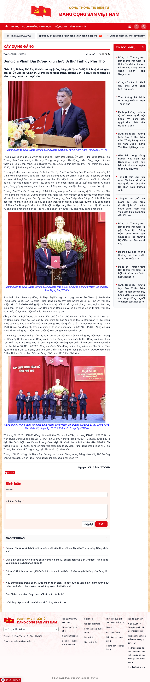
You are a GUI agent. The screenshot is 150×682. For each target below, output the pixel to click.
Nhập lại (88, 524)
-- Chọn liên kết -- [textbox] (15, 629)
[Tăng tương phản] (106, 54)
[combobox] (31, 629)
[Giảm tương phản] (109, 54)
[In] (99, 54)
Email (9, 489)
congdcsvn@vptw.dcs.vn (23, 641)
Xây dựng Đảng (19, 46)
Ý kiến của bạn (14, 501)
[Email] (103, 54)
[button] (129, 26)
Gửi (103, 524)
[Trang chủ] (41, 11)
